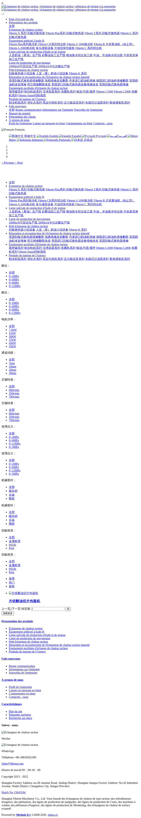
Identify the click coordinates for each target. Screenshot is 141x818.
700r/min (14, 396)
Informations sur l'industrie (24, 669)
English (53, 136)
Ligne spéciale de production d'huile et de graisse (37, 208)
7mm (12, 363)
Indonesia (37, 139)
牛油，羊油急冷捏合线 (108, 211)
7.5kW (13, 329)
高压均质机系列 (53, 258)
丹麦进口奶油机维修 (82, 236)
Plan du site (15, 711)
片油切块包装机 (64, 204)
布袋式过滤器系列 (97, 258)
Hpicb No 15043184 (13, 792)
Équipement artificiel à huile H (26, 197)
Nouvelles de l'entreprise (23, 672)
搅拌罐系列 (16, 247)
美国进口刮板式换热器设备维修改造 (74, 240)
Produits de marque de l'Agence (27, 255)
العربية (123, 136)
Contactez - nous (18, 696)
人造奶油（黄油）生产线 (25, 211)
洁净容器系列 (51, 247)
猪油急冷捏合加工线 (79, 211)
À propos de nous (12, 679)
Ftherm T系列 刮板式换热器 (102, 189)
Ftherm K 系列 (78, 229)
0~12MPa (14, 286)
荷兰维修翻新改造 (39, 240)
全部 (12, 26)
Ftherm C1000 (104, 247)
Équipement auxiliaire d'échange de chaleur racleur (38, 244)
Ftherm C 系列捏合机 (88, 204)
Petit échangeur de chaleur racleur (28, 226)
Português (64, 139)
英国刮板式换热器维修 (114, 240)
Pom (11, 548)
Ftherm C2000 (122, 247)
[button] (8, 162)
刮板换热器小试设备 (22, 229)
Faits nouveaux (10, 658)
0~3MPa (14, 446)
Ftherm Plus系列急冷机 (23, 200)
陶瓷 (12, 498)
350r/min (14, 393)
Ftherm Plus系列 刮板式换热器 (65, 189)
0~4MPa (14, 279)
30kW (12, 336)
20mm (12, 369)
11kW (12, 333)
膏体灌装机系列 (119, 258)
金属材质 (15, 541)
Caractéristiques (11, 704)
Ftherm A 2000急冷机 (22, 204)
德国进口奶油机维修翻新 (112, 236)
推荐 (12, 578)
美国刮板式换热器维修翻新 (26, 236)
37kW (12, 339)
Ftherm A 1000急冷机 (80, 200)
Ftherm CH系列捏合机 (52, 200)
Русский (101, 136)
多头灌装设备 (44, 204)
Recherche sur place (20, 718)
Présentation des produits (17, 621)
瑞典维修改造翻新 (56, 236)
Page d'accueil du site (21, 19)
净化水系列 (34, 258)
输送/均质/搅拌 (85, 247)
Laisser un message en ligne (25, 690)
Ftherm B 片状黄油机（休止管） (114, 200)
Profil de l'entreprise (20, 687)
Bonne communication (22, 666)
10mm (12, 366)
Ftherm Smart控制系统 (32, 251)
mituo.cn (53, 814)
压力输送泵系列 (74, 258)
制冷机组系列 (33, 247)
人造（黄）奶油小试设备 (52, 229)
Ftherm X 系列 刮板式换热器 (27, 189)
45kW (12, 343)
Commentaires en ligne (22, 693)
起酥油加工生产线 (53, 211)
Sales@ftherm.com (12, 763)
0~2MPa (14, 276)
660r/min (14, 390)
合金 (12, 494)
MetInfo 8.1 (23, 814)
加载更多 (7, 613)
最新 (12, 586)
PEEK (12, 544)
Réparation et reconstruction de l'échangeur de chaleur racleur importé (49, 233)
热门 (12, 582)
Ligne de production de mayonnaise (29, 219)
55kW (12, 346)
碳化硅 (13, 490)
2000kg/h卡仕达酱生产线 (54, 222)
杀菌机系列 (68, 247)
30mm (12, 373)
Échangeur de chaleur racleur (26, 186)
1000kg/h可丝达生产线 (23, 222)
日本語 (88, 139)
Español (76, 136)
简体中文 (30, 136)
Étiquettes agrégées (20, 714)
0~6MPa (14, 282)
